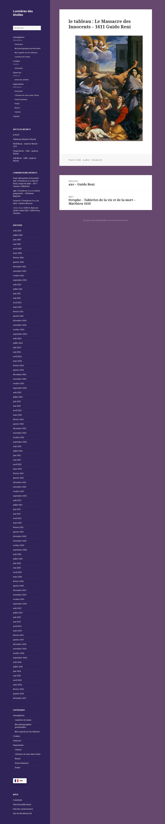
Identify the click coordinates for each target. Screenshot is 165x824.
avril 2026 (17, 248)
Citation (18, 112)
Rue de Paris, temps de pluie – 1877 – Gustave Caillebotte (25, 183)
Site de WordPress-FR (22, 813)
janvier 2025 (18, 316)
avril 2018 (17, 680)
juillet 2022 (18, 451)
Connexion (17, 800)
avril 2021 (17, 518)
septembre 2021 (20, 496)
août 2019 (17, 608)
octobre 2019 (18, 599)
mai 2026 (17, 244)
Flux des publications (22, 804)
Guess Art (17, 74)
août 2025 (17, 284)
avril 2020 (17, 572)
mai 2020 (17, 568)
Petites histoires (21, 99)
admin (87, 160)
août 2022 (17, 446)
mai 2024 (17, 352)
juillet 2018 (18, 666)
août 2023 (17, 392)
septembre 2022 (20, 442)
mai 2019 (17, 621)
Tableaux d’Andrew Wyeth (24, 139)
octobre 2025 (18, 275)
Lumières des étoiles (23, 13)
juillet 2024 (18, 343)
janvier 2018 (18, 693)
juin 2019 (17, 617)
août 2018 (17, 662)
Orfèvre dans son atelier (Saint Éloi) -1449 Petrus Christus (26, 210)
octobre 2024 (18, 329)
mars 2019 (17, 630)
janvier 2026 (18, 262)
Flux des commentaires (23, 809)
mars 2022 (17, 469)
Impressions (18, 85)
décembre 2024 (19, 320)
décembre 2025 (19, 266)
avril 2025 (17, 302)
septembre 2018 (20, 657)
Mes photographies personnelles (27, 48)
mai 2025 (17, 298)
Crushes (16, 62)
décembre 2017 (19, 698)
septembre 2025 (20, 280)
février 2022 (18, 473)
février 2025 (18, 311)
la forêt (16, 135)
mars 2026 (17, 253)
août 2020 (17, 554)
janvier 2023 (18, 424)
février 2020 (18, 581)
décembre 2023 (19, 374)
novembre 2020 (19, 541)
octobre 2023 (18, 383)
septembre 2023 (20, 388)
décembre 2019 (19, 590)
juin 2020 (17, 563)
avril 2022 (17, 464)
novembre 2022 (19, 433)
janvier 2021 (18, 532)
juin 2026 (17, 239)
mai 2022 (17, 460)
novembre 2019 (19, 595)
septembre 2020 (20, 550)
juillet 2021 (18, 505)
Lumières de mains (22, 57)
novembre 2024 (19, 325)
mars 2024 (17, 361)
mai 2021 (17, 514)
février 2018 (18, 689)
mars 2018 (17, 684)
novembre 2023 (19, 379)
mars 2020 (17, 577)
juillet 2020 (18, 559)
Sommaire (19, 44)
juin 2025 (17, 293)
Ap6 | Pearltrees (20, 190)
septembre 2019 (20, 603)
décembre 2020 (19, 536)
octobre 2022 (18, 437)
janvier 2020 (18, 586)
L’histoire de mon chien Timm (27, 95)
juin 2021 (17, 509)
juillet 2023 (18, 397)
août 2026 (17, 230)
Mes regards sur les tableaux (26, 52)
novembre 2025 (19, 271)
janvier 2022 (18, 478)
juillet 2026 (18, 235)
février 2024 (18, 365)
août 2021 (17, 500)
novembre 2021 (19, 487)
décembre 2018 (19, 644)
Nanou (17, 108)
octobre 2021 (18, 491)
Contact (16, 116)
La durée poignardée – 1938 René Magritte (26, 193)
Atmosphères (18, 38)
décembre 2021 (19, 482)
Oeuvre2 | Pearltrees (22, 200)
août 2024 (17, 338)
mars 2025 (17, 307)
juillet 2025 (18, 289)
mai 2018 (17, 675)
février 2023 (18, 419)
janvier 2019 (18, 639)
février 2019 (18, 635)
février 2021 (18, 527)
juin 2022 (17, 455)
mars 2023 (17, 415)
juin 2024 (17, 347)
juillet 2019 (18, 612)
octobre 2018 (18, 653)
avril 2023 (17, 410)
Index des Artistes (22, 80)
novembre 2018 (19, 648)
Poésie (17, 103)
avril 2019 (17, 626)
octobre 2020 (18, 545)
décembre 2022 (19, 428)
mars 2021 (17, 523)
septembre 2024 (20, 334)
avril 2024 (17, 356)
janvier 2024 (18, 370)
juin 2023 (17, 401)
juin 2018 (17, 671)
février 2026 (18, 257)
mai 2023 (17, 406)
